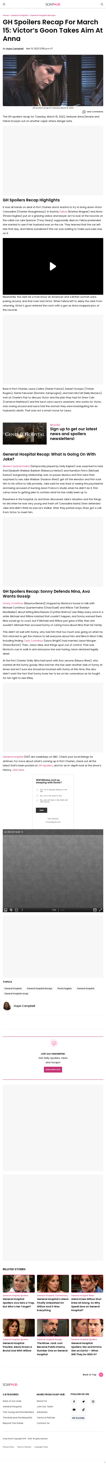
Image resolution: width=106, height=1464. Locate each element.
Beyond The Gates (13, 1423)
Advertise (42, 1412)
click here (18, 770)
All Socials (78, 1418)
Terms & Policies (46, 1417)
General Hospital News (82, 1295)
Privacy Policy (8, 1447)
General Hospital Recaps (39, 988)
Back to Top (89, 1374)
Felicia (63, 211)
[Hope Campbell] (8, 1005)
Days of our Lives (12, 1401)
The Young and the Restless (18, 1412)
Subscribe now (53, 1069)
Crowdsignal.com (53, 822)
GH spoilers (46, 765)
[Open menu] (4, 4)
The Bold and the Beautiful (17, 1417)
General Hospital (13, 756)
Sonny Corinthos (13, 603)
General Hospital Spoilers (15, 1295)
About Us (42, 1401)
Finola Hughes (65, 988)
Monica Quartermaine (16, 466)
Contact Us (43, 1423)
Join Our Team (45, 1406)
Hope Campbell (14, 48)
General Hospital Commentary (52, 1295)
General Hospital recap (16, 993)
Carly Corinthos (33, 640)
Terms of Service (24, 1447)
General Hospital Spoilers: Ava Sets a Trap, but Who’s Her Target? (19, 1302)
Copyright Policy (41, 1447)
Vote (41, 810)
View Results (53, 818)
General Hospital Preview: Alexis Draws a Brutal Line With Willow (18, 1346)
